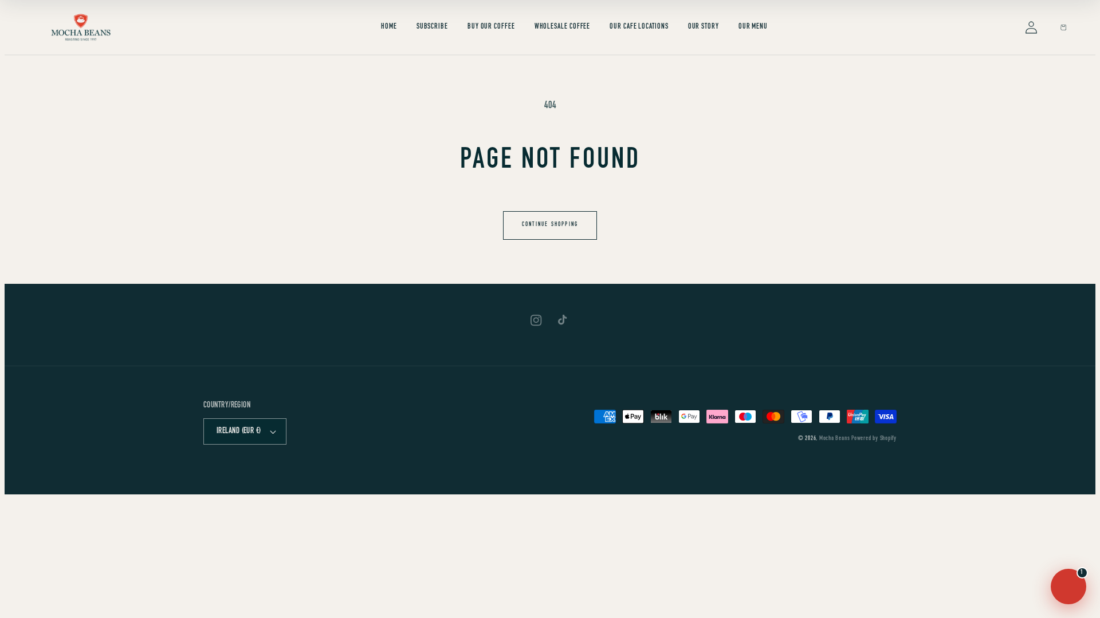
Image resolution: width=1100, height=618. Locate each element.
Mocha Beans (834, 438)
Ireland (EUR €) (239, 431)
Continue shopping (550, 225)
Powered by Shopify (874, 438)
